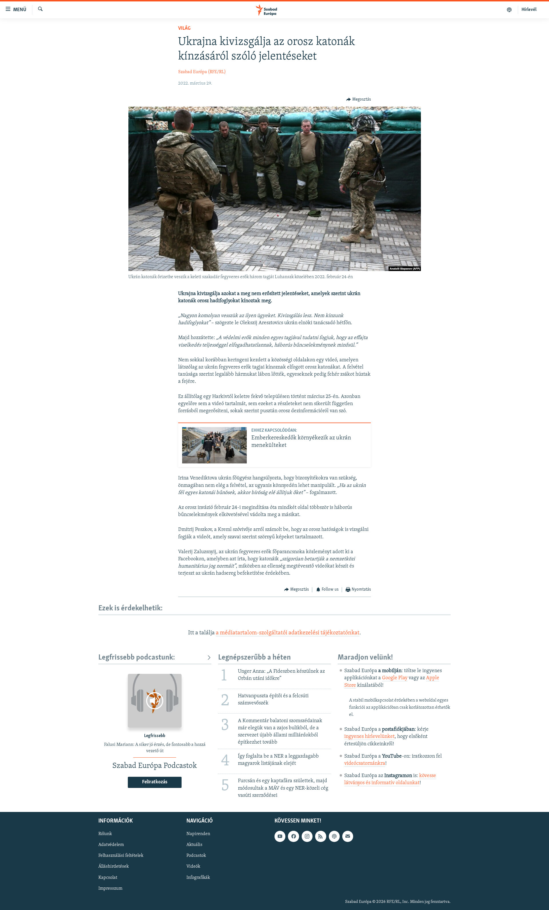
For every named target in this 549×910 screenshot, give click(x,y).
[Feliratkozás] (347, 836)
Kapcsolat (107, 877)
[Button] (358, 99)
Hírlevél (529, 9)
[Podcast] (334, 836)
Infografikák (198, 877)
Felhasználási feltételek (120, 855)
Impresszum (110, 888)
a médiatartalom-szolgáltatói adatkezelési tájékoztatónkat (287, 633)
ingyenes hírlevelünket (369, 736)
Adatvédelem (111, 845)
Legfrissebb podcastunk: (136, 658)
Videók (193, 866)
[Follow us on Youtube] (279, 836)
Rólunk (105, 834)
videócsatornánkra (364, 763)
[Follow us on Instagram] (307, 836)
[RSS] (320, 836)
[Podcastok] (509, 10)
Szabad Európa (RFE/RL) (202, 72)
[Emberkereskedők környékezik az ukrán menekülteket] (214, 445)
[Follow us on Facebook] (293, 836)
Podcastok (196, 855)
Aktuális (194, 845)
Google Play (394, 678)
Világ (184, 28)
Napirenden (198, 834)
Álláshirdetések (113, 866)
